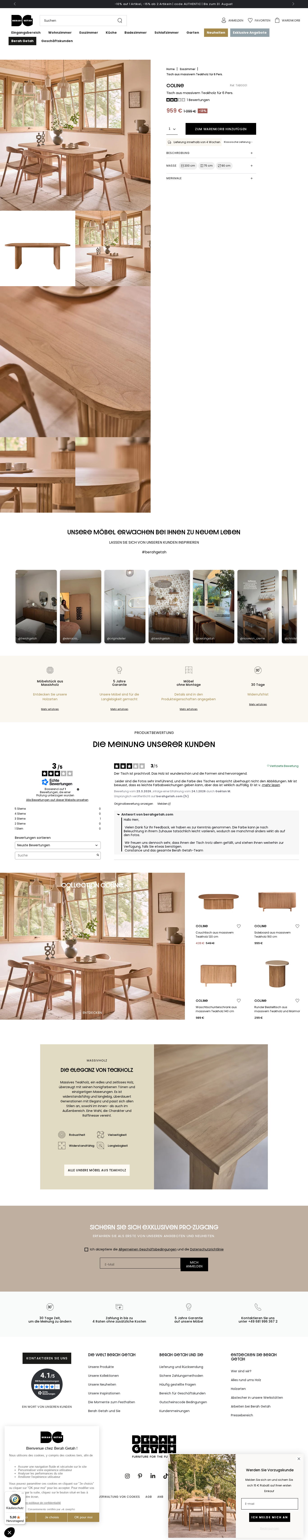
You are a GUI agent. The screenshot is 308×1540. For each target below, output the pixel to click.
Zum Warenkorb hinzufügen (220, 129)
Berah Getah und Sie (104, 1411)
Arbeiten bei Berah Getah (251, 1406)
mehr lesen (271, 785)
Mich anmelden (194, 1264)
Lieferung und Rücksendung (181, 1367)
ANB (160, 1497)
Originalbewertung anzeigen (133, 803)
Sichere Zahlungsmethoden (181, 1375)
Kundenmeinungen (174, 1411)
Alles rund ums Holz (246, 1380)
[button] (81, 21)
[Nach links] (15, 4)
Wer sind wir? (241, 1371)
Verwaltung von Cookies (119, 1497)
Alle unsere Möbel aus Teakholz (97, 1170)
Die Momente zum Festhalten (111, 1402)
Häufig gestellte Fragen (177, 1384)
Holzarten (238, 1389)
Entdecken (92, 1012)
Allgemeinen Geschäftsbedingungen (148, 1249)
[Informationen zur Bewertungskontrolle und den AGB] (78, 789)
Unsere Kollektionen (103, 1375)
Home (170, 69)
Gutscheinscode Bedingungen (183, 1402)
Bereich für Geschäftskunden (182, 1393)
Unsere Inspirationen (104, 1393)
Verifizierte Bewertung (284, 765)
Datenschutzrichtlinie (207, 1249)
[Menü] (22, 1494)
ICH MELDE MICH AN (269, 1517)
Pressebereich (242, 1415)
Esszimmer (188, 69)
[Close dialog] (299, 1459)
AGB (148, 1497)
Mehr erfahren (50, 709)
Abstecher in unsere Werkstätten (257, 1397)
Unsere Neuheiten (102, 1384)
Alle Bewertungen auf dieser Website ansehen (57, 800)
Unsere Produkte (101, 1367)
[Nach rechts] (293, 4)
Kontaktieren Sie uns (46, 1358)
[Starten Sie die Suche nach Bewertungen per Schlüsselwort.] (98, 855)
